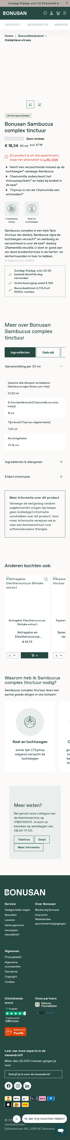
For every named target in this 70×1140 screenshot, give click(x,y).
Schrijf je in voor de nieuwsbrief (29, 1074)
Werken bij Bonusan (47, 910)
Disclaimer (11, 971)
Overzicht (13, 25)
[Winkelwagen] (58, 13)
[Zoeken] (45, 13)
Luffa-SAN (50, 159)
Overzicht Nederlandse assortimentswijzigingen (50, 919)
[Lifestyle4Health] (48, 1012)
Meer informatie (28, 847)
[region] (35, 79)
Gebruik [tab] (48, 352)
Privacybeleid (13, 957)
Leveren (10, 920)
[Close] (67, 3)
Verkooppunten (14, 925)
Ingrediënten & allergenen (23, 462)
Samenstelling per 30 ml (23, 366)
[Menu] (64, 13)
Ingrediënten (37, 25)
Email (42, 839)
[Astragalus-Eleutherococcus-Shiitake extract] (27, 596)
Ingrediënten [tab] (20, 352)
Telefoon (24, 839)
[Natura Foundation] (48, 1004)
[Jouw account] (51, 13)
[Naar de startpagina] (14, 13)
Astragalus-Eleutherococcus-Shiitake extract (27, 622)
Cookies (10, 982)
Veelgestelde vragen (17, 910)
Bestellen (11, 915)
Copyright (11, 977)
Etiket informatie (17, 476)
